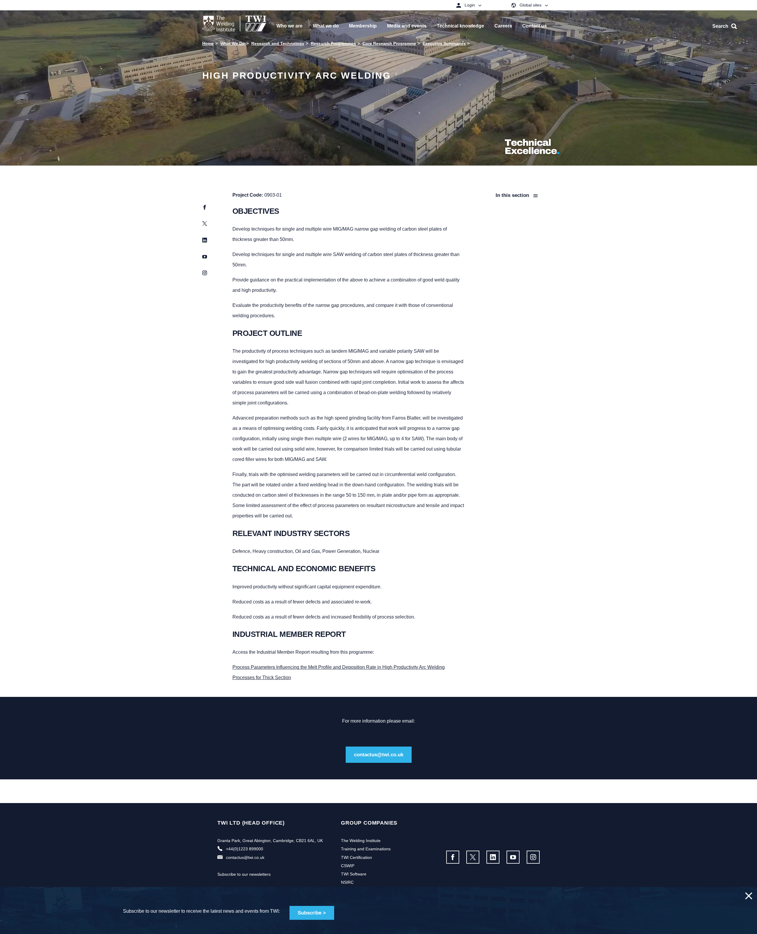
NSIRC (347, 882)
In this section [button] (513, 195)
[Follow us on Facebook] (452, 857)
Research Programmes (333, 43)
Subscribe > (312, 913)
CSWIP (347, 865)
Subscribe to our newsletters (244, 874)
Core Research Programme (389, 43)
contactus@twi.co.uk (378, 754)
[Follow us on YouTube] (513, 857)
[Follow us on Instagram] (533, 857)
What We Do (232, 43)
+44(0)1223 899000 (244, 848)
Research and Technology (277, 43)
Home (208, 43)
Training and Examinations (366, 848)
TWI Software (353, 874)
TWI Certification (356, 857)
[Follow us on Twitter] (472, 857)
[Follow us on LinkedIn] (492, 857)
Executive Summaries (444, 43)
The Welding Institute (361, 840)
